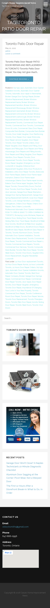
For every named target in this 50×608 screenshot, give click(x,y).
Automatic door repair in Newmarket (26, 94)
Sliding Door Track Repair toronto (30, 218)
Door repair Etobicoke (31, 137)
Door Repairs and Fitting (27, 146)
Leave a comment (12, 54)
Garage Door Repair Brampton (29, 192)
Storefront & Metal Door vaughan (29, 224)
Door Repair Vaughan (20, 285)
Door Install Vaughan (20, 134)
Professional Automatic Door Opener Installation (24, 209)
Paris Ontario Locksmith (21, 207)
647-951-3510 (18, 88)
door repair (26, 282)
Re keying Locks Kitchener (25, 215)
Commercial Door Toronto (22, 125)
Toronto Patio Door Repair (24, 44)
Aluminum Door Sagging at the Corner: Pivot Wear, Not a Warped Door (23, 478)
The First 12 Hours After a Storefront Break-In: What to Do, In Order (24, 489)
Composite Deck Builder (15, 131)
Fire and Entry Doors (26, 186)
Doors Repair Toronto (31, 160)
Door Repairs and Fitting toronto (28, 152)
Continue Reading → (19, 79)
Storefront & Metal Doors (15, 227)
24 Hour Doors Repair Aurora (16, 264)
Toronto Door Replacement (16, 299)
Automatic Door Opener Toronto (18, 273)
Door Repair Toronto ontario (23, 143)
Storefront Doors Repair (35, 227)
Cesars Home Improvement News (19, 2)
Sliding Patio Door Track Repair (17, 221)
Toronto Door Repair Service (32, 296)
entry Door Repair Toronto (24, 172)
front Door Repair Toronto (27, 189)
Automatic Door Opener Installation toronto (27, 270)
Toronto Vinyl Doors (23, 253)
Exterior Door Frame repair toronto (29, 180)
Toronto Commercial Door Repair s (29, 241)
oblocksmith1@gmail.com (15, 526)
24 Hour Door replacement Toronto (29, 262)
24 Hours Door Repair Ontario (24, 267)
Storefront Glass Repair (14, 230)
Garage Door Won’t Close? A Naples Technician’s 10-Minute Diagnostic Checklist (24, 466)
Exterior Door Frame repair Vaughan (19, 183)
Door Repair (17, 137)
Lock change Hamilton (21, 201)
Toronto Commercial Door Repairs (19, 244)
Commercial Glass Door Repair (30, 128)
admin (7, 51)
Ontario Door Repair (24, 204)
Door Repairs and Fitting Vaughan (18, 154)
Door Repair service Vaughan (16, 140)
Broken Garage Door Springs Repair (19, 96)
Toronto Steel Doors (23, 305)
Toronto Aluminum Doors (22, 233)
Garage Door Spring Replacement (18, 195)
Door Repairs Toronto (21, 157)
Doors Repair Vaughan (14, 163)
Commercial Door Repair (21, 279)
